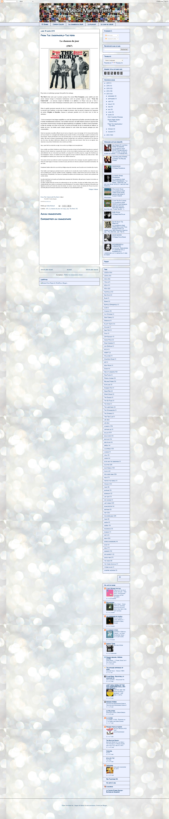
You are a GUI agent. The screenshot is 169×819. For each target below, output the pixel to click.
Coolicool (109, 751)
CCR (105, 308)
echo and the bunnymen (111, 461)
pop (68, 209)
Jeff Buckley (108, 336)
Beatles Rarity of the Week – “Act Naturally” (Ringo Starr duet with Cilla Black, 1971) (115, 743)
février (110, 129)
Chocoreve (109, 787)
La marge (109, 718)
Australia (107, 292)
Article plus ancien (92, 269)
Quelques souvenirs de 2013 (120, 768)
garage (106, 490)
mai (109, 109)
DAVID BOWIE (117, 235)
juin (109, 107)
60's (47, 209)
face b (106, 471)
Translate (119, 63)
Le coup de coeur (107, 24)
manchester (108, 506)
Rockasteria (110, 602)
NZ (105, 362)
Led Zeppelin (108, 346)
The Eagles (107, 397)
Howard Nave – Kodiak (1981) (115, 671)
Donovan (107, 320)
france (106, 484)
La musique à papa (112, 630)
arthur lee (107, 429)
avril (110, 112)
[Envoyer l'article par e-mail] (59, 206)
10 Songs (45, 24)
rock (105, 538)
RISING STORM (111, 702)
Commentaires (111, 39)
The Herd (72, 209)
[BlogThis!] (65, 206)
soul (105, 548)
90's (105, 288)
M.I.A (106, 349)
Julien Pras (108, 340)
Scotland (107, 385)
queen (106, 522)
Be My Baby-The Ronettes (117, 222)
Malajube (107, 356)
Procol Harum (108, 378)
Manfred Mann (109, 359)
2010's (106, 276)
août (109, 101)
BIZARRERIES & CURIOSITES (117, 245)
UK (77, 209)
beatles (106, 439)
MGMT (106, 353)
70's (105, 282)
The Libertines (108, 407)
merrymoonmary (91, 805)
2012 (108, 135)
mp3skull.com (48, 201)
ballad (106, 433)
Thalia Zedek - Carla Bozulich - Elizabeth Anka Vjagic (119, 620)
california (107, 449)
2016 (108, 86)
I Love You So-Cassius (119, 201)
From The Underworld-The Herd (50, 197)
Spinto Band (108, 394)
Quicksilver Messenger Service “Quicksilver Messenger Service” (116, 704)
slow (105, 545)
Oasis (106, 369)
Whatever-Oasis (117, 189)
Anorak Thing (110, 644)
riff (105, 535)
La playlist (92, 24)
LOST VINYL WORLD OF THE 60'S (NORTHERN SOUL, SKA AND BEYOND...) (115, 686)
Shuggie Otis (108, 388)
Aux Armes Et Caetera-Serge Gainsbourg (120, 146)
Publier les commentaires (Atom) (73, 275)
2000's (106, 272)
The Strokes (108, 413)
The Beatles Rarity (112, 740)
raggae (106, 532)
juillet (110, 104)
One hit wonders (109, 372)
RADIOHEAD (116, 166)
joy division (107, 500)
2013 (108, 94)
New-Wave (107, 365)
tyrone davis (108, 567)
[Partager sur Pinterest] (70, 206)
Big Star (107, 295)
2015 (108, 88)
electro (106, 465)
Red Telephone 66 (112, 779)
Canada (106, 311)
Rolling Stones (109, 381)
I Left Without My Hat (113, 588)
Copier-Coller (58, 24)
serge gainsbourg (110, 541)
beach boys (107, 436)
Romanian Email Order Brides (115, 712)
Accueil (69, 269)
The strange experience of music (114, 668)
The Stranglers (109, 410)
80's (105, 285)
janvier (110, 132)
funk (105, 487)
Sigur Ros (107, 391)
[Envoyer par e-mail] (63, 206)
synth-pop (107, 557)
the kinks (107, 561)
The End (108, 760)
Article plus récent (47, 269)
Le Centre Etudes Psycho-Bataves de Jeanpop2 (114, 791)
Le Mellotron (110, 711)
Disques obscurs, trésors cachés (114, 658)
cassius (106, 452)
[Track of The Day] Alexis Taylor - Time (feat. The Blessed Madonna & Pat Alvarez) (120, 593)
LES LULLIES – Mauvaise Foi (115, 679)
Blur (105, 298)
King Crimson (108, 343)
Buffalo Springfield (110, 304)
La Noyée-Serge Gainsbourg (117, 176)
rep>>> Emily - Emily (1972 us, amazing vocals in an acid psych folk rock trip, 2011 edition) (120, 607)
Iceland (106, 327)
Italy (105, 333)
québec (106, 525)
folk (105, 477)
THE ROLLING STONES (119, 157)
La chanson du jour (75, 24)
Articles (109, 35)
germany (107, 493)
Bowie (106, 301)
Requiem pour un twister (114, 727)
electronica (108, 468)
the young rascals (110, 564)
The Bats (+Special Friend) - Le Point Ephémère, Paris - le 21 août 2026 (120, 634)
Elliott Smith (108, 324)
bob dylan (107, 442)
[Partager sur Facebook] (68, 206)
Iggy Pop (107, 330)
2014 (108, 91)
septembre (111, 99)
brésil (106, 445)
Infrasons (109, 765)
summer (106, 551)
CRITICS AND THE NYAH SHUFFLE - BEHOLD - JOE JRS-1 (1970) (119, 692)
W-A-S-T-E (110, 758)
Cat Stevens (108, 314)
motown (106, 509)
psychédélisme (108, 516)
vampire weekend (109, 570)
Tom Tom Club (108, 417)
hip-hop (106, 497)
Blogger (105, 805)
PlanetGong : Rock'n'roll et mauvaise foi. (115, 677)
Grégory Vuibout (93, 189)
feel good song (108, 474)
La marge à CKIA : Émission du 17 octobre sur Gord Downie (115, 720)
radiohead (107, 529)
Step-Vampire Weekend (115, 117)
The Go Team (108, 401)
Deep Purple (108, 317)
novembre (111, 96)
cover (106, 458)
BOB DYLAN (116, 212)
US (105, 423)
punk (105, 519)
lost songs (63, 209)
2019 (108, 83)
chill (105, 455)
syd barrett (108, 554)
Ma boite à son (111, 783)
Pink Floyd (107, 375)
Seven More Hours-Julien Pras (114, 120)
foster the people (110, 481)
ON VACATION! (118, 645)
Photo (108, 752)
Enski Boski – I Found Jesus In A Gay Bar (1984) (116, 661)
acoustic (107, 426)
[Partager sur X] (67, 206)
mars (110, 115)
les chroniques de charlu (114, 616)
